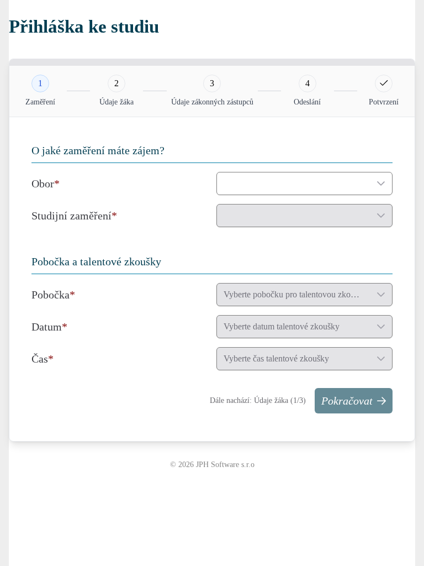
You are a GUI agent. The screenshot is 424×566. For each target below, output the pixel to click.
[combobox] (293, 183)
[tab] (40, 83)
